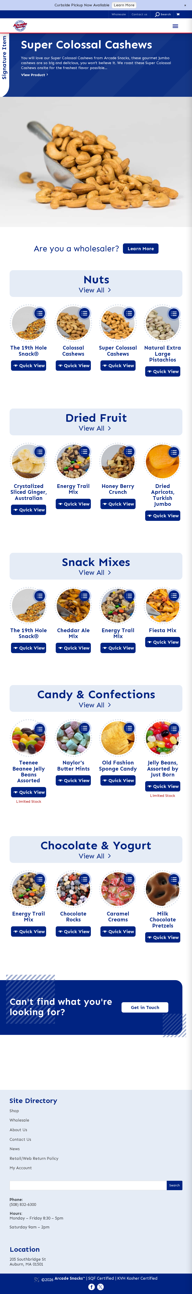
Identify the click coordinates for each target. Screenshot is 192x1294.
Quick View (32, 365)
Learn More (124, 5)
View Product (33, 75)
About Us (18, 1129)
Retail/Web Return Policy (34, 1158)
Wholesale (119, 14)
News (15, 1148)
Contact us (139, 14)
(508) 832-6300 (23, 1204)
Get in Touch (145, 1007)
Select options (39, 313)
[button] (163, 14)
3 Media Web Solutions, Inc (36, 1279)
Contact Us (20, 1139)
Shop (14, 1110)
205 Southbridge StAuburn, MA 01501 (28, 1262)
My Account (21, 1167)
